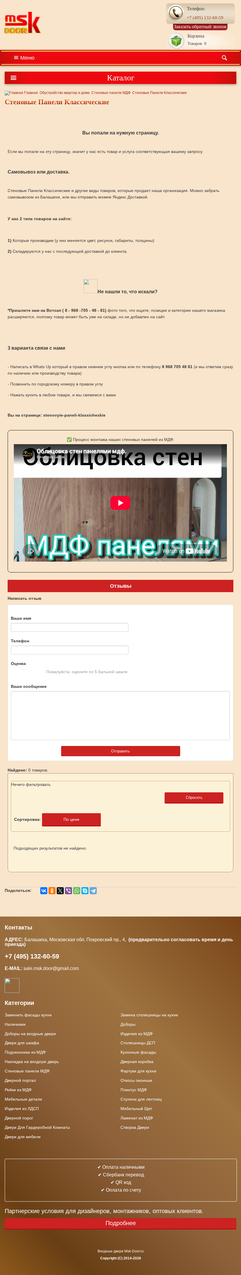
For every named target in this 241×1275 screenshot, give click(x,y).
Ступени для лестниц (141, 1099)
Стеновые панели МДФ (110, 93)
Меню (27, 58)
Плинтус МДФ (133, 1089)
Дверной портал (20, 1080)
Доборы (127, 1024)
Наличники (15, 1024)
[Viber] (68, 890)
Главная (30, 93)
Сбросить (194, 797)
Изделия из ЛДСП (22, 1108)
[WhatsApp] (76, 890)
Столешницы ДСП (137, 1042)
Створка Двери (134, 1127)
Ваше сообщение (29, 686)
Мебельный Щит (136, 1108)
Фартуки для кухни (138, 1071)
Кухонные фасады (138, 1052)
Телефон (20, 641)
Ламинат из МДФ (136, 1118)
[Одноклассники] (52, 890)
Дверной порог (19, 1118)
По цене (71, 819)
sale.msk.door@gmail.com (52, 968)
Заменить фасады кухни (28, 1015)
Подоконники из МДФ (25, 1052)
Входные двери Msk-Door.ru (121, 1251)
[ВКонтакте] (43, 890)
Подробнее (121, 1223)
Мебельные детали (23, 1099)
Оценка (18, 663)
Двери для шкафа (22, 1042)
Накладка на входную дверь (32, 1061)
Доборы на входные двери (30, 1033)
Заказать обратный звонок (200, 26)
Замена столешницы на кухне (149, 1015)
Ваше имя (21, 618)
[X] (60, 890)
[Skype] (84, 890)
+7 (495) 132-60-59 (205, 17)
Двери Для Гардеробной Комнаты (37, 1127)
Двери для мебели (23, 1136)
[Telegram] (93, 890)
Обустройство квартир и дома (65, 93)
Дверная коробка (136, 1061)
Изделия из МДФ (136, 1033)
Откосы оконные (136, 1080)
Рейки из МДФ (18, 1089)
